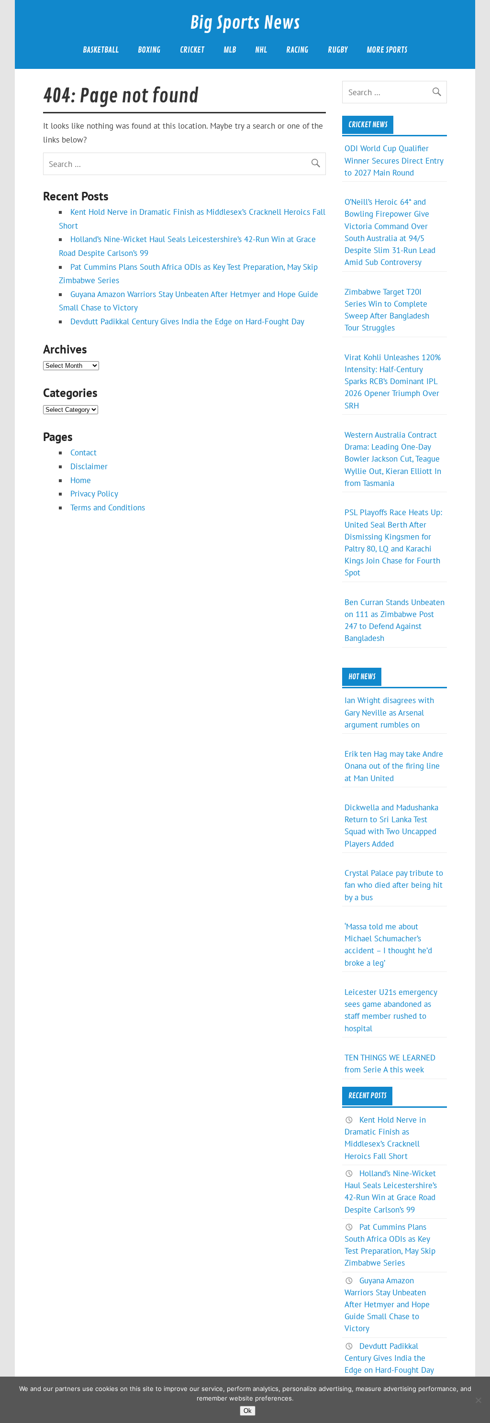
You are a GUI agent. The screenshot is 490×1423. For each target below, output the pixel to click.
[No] (478, 1400)
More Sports (387, 50)
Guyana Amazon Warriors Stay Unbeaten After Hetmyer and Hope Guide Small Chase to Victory (387, 1304)
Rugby (337, 50)
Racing (297, 50)
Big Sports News (245, 23)
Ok (248, 1410)
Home (80, 480)
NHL (261, 50)
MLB (229, 50)
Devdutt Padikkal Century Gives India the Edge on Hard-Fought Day (187, 321)
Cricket (192, 50)
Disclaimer (89, 466)
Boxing (149, 50)
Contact (83, 452)
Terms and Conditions (107, 507)
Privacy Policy (94, 493)
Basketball (101, 50)
